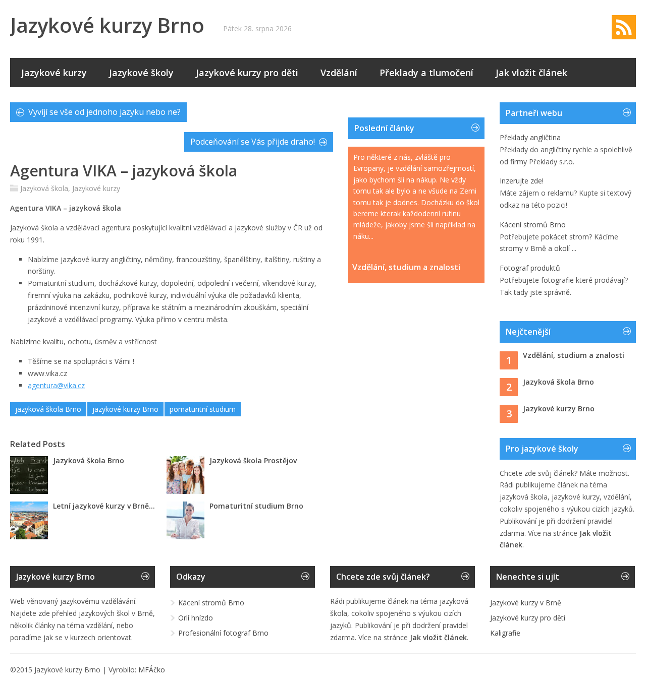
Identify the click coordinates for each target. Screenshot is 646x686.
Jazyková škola (44, 188)
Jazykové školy (141, 73)
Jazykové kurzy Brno (107, 25)
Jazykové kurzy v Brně (525, 602)
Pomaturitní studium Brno (256, 506)
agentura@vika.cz (56, 385)
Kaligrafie (505, 633)
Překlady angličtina (530, 137)
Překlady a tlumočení (426, 73)
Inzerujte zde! (522, 180)
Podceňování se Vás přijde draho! (252, 141)
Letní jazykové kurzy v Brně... (104, 506)
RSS (624, 27)
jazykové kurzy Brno (125, 409)
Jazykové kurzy (54, 73)
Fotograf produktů (530, 268)
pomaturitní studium (203, 409)
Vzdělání (338, 73)
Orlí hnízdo (195, 617)
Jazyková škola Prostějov (253, 460)
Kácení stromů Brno (533, 224)
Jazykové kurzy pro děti (247, 73)
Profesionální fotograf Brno (223, 633)
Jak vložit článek (531, 73)
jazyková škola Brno (48, 409)
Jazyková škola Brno (88, 460)
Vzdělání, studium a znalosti (406, 267)
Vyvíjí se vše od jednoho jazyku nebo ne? (104, 111)
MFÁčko (151, 669)
